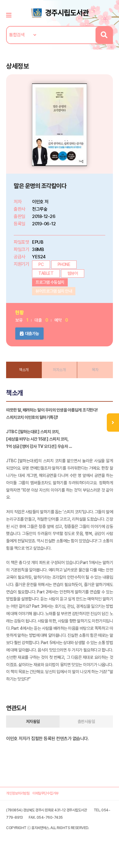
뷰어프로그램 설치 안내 (53, 291)
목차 (95, 369)
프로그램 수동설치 (49, 282)
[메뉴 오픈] (113, 422)
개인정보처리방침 (17, 793)
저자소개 (59, 369)
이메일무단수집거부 (45, 793)
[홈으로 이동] (59, 12)
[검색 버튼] (104, 35)
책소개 (24, 369)
